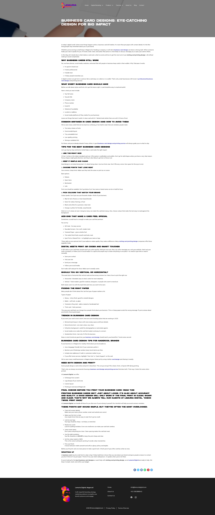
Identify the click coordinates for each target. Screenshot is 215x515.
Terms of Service (123, 508)
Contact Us (111, 496)
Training (118, 5)
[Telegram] (151, 470)
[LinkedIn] (141, 470)
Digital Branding (96, 5)
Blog (135, 5)
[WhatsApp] (145, 470)
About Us (128, 5)
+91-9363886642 (136, 491)
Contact (141, 5)
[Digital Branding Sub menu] (102, 5)
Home (87, 5)
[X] (138, 470)
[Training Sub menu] (122, 5)
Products (108, 5)
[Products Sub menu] (112, 5)
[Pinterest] (148, 470)
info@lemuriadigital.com (138, 487)
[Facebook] (135, 470)
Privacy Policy (110, 508)
